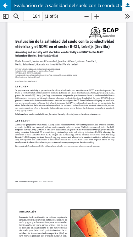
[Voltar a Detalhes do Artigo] (5, 5)
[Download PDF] (127, 5)
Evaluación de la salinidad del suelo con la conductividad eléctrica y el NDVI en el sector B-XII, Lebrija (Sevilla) (73, 5)
